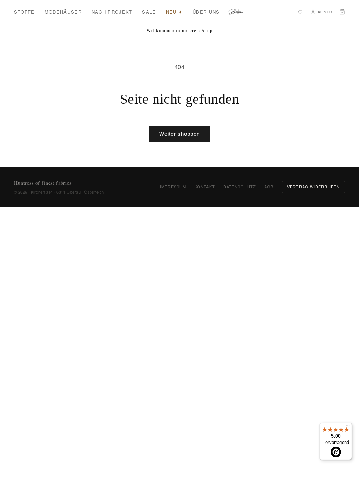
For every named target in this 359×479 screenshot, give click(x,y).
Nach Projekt (112, 11)
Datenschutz (239, 186)
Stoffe (24, 11)
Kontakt (205, 186)
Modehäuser (63, 11)
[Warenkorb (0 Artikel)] (342, 12)
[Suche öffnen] (300, 12)
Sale (149, 11)
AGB (268, 186)
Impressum (173, 186)
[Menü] (348, 427)
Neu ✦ (174, 11)
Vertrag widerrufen (313, 186)
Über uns (205, 11)
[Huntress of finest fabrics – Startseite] (236, 12)
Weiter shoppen (179, 134)
